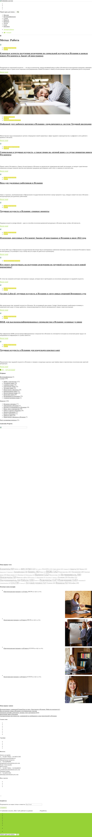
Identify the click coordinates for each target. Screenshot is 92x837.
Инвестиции (12, 575)
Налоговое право (9, 394)
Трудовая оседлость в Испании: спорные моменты (24, 211)
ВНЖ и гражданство (10, 48)
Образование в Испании (11, 405)
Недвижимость (71, 574)
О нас (5, 25)
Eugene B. (50, 811)
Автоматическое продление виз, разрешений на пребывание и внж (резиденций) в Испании (28, 716)
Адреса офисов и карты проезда (10, 797)
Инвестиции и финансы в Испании (14, 417)
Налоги (42, 574)
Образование (40, 577)
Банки (83, 569)
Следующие (11, 370)
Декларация (77, 572)
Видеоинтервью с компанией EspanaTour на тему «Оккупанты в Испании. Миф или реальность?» (30, 709)
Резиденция (68, 579)
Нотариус (33, 577)
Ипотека (22, 575)
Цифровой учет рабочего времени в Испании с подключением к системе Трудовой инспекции (45, 124)
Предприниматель (10, 580)
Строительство (5, 583)
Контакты (7, 26)
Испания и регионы (10, 404)
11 (6, 370)
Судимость (22, 583)
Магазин (6, 15)
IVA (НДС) (47, 569)
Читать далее (4, 72)
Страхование (81, 580)
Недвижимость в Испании (12, 396)
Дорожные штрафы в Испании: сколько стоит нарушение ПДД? (19, 712)
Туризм (51, 583)
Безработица (21, 572)
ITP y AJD (39, 569)
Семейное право (9, 385)
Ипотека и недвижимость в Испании (15, 407)
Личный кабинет (9, 29)
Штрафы (74, 583)
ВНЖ (52, 571)
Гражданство (65, 572)
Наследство (55, 575)
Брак (43, 572)
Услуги (6, 23)
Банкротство (3, 572)
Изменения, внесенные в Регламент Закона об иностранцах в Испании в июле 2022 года (43, 238)
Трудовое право (8, 388)
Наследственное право (11, 393)
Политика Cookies (9, 741)
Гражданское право (9, 386)
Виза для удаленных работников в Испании (21, 183)
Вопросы (6, 21)
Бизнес (34, 571)
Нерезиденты (8, 577)
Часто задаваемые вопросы (12, 261)
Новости (6, 20)
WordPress (36, 811)
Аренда (74, 569)
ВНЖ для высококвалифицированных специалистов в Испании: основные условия (41, 322)
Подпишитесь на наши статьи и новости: (12, 804)
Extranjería (7, 569)
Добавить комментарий (8, 63)
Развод (37, 580)
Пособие (72, 577)
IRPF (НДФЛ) (28, 569)
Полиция (63, 577)
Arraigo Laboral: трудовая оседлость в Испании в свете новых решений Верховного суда (43, 293)
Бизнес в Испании (9, 117)
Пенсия (55, 577)
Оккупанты (49, 577)
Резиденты (49, 579)
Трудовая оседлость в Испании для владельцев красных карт (30, 350)
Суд (15, 582)
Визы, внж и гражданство (11, 147)
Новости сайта (8, 415)
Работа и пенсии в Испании (12, 120)
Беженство (11, 572)
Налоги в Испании (9, 412)
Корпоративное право (10, 391)
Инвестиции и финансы (11, 390)
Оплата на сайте (9, 746)
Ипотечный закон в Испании (9, 714)
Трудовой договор (36, 583)
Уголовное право (9, 383)
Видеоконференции (10, 16)
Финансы (62, 583)
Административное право (12, 398)
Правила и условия (9, 743)
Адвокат (66, 569)
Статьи (6, 18)
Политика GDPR (9, 744)
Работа (27, 580)
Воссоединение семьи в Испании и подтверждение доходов (18, 711)
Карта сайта (7, 748)
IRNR (17, 569)
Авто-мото (58, 569)
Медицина (30, 575)
